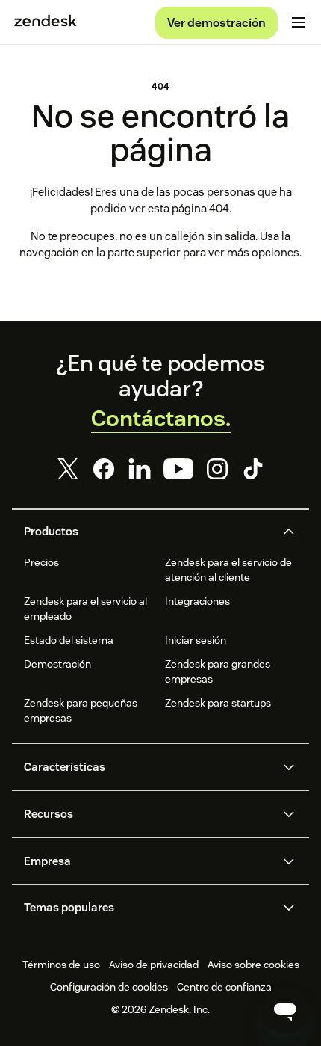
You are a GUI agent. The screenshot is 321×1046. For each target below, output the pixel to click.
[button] (148, 531)
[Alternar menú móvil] (298, 22)
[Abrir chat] (285, 1010)
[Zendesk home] (45, 22)
